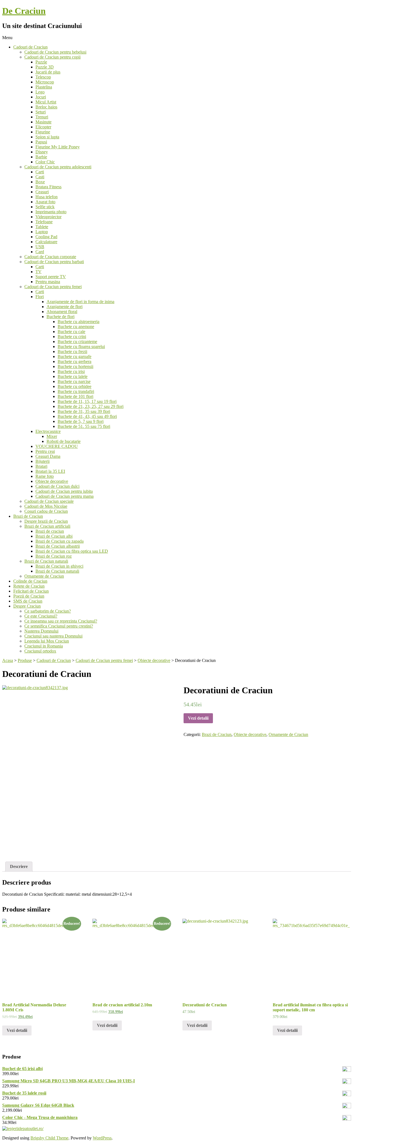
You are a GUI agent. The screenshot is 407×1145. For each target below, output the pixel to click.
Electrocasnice (48, 431)
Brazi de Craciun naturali (46, 561)
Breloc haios (46, 107)
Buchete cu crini (72, 336)
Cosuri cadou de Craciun (46, 511)
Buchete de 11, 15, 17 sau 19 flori (87, 401)
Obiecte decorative (51, 481)
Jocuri (40, 97)
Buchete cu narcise (74, 381)
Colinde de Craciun (30, 581)
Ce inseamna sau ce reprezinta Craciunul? (60, 621)
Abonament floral (62, 311)
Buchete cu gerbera (74, 361)
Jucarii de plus (47, 72)
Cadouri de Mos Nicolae (45, 506)
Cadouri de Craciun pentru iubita (64, 491)
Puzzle (41, 62)
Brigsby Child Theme (49, 1138)
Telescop (43, 77)
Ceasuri (42, 191)
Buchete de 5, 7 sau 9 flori (81, 421)
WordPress (102, 1138)
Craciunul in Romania (43, 646)
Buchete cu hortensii (75, 366)
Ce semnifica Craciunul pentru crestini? (58, 626)
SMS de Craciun (27, 601)
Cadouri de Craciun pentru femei (53, 286)
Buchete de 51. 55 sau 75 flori (84, 426)
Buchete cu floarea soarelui (81, 346)
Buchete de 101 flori (75, 396)
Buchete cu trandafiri (76, 391)
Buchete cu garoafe (74, 356)
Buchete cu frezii (72, 351)
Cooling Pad (46, 236)
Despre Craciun (27, 606)
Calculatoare (46, 241)
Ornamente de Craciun (44, 576)
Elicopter (43, 127)
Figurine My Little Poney (57, 146)
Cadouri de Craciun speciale (49, 501)
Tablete (41, 226)
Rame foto (44, 476)
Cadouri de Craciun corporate (50, 256)
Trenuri (41, 117)
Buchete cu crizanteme (77, 341)
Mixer (52, 436)
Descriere (19, 866)
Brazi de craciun (49, 531)
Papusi (41, 141)
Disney (41, 151)
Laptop (41, 231)
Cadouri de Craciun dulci (57, 486)
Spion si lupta (47, 136)
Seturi (40, 112)
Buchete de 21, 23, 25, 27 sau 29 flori (90, 406)
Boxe (40, 181)
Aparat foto (45, 201)
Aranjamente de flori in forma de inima (80, 301)
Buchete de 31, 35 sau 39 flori (84, 411)
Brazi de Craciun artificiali (47, 526)
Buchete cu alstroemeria (78, 321)
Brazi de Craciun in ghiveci (59, 566)
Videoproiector (48, 216)
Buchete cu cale (71, 331)
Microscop (44, 82)
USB (39, 246)
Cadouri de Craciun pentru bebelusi (55, 52)
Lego (40, 92)
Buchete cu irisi (71, 371)
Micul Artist (45, 102)
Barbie (41, 156)
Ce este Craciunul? (40, 616)
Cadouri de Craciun (30, 47)
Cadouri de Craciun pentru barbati (54, 261)
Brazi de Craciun (28, 516)
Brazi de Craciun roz (53, 556)
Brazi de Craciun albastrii (57, 546)
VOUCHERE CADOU (56, 446)
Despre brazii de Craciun (46, 521)
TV (38, 271)
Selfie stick (45, 206)
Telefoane (44, 221)
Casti (39, 176)
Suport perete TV (50, 276)
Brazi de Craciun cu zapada (59, 541)
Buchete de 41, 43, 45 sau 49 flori (87, 416)
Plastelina (43, 87)
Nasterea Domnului (41, 631)
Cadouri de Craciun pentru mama (64, 496)
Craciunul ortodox (40, 651)
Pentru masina (47, 281)
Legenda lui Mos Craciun (46, 641)
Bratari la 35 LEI (50, 471)
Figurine (42, 132)
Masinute (43, 122)
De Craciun (24, 11)
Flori (39, 296)
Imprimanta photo (50, 211)
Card (39, 251)
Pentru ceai (45, 451)
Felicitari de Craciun (31, 591)
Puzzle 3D (44, 67)
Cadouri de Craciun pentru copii (52, 57)
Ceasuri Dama (47, 456)
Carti (39, 171)
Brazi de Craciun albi (54, 536)
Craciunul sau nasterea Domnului (53, 636)
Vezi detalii (198, 718)
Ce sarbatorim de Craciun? (47, 611)
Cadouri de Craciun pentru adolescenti (57, 166)
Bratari (41, 466)
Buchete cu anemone (76, 326)
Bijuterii (42, 461)
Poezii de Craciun (28, 596)
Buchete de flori (60, 316)
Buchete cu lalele (72, 376)
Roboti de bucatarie (64, 441)
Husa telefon (46, 196)
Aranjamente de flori (65, 306)
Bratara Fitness (48, 186)
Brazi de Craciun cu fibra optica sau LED (71, 551)
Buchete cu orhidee (74, 386)
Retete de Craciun (29, 586)
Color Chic (45, 161)
